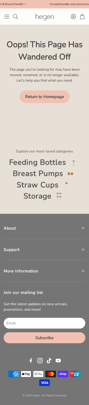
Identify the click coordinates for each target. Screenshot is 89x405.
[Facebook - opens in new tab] (31, 360)
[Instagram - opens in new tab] (40, 360)
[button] (7, 16)
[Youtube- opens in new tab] (58, 360)
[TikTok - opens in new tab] (49, 360)
